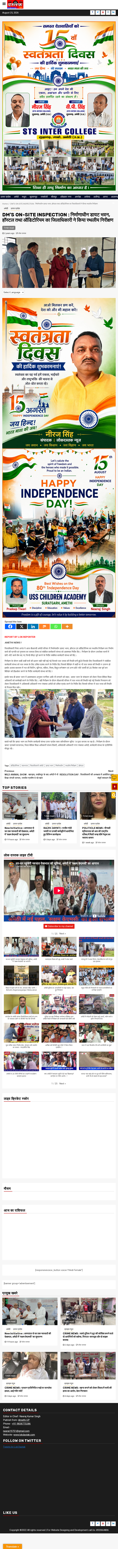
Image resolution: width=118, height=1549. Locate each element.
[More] (67, 626)
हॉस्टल (81, 765)
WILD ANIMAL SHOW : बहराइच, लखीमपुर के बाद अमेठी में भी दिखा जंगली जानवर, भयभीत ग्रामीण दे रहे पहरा (31, 774)
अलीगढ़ (96, 196)
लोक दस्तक (22, 233)
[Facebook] (10, 626)
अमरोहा (78, 196)
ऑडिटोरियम (15, 765)
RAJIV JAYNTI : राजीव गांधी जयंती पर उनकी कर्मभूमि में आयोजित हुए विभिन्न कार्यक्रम (58, 831)
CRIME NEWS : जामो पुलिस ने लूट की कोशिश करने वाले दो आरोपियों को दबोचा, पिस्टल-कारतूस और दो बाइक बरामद (88, 1336)
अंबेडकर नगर (65, 196)
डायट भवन (49, 765)
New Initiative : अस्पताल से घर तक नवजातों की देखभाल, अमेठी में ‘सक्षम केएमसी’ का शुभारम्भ (19, 831)
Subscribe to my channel (60, 926)
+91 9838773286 (21, 1423)
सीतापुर (54, 196)
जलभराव (25, 765)
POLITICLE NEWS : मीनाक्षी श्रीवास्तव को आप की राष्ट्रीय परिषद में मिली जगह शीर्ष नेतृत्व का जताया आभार (96, 833)
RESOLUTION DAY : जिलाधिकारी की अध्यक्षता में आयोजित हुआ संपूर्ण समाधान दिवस (86, 774)
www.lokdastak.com (24, 1434)
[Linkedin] (33, 626)
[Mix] (44, 626)
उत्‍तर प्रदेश (6, 196)
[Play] (114, 787)
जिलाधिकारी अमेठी (36, 765)
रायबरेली (44, 196)
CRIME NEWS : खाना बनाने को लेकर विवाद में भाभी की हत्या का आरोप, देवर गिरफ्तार (87, 1389)
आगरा (105, 196)
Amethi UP (24, 1420)
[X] (21, 626)
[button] (62, 933)
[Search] (113, 795)
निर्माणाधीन (59, 765)
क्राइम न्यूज (68, 1329)
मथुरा (24, 196)
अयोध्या (87, 196)
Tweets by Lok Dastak (14, 1446)
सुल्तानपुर (33, 196)
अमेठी (16, 196)
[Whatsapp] (55, 626)
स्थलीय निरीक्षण (70, 765)
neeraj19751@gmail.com (16, 1431)
